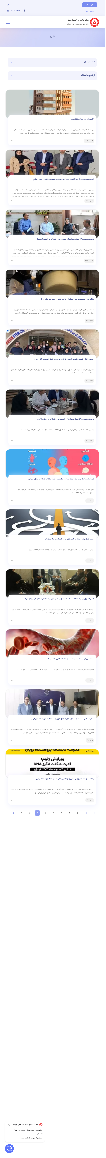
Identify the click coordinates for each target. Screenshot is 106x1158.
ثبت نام (90, 4)
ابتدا (95, 813)
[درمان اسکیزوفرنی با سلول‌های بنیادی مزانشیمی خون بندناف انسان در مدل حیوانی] (12, 500)
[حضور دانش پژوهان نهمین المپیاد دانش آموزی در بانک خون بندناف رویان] (12, 380)
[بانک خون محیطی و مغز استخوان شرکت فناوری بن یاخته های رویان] (12, 320)
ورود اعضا (90, 11)
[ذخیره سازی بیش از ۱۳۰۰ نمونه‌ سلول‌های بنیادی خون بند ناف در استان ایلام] (12, 201)
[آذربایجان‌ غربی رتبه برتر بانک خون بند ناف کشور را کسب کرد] (12, 680)
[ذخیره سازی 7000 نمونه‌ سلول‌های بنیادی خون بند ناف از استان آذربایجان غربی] (12, 740)
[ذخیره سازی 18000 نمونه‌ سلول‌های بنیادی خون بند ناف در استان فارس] (12, 440)
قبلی (86, 813)
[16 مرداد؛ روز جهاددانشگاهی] (12, 140)
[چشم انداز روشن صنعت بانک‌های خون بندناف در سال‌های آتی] (12, 560)
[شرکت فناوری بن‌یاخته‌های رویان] (83, 22)
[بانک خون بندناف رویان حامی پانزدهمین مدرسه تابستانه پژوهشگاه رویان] (12, 800)
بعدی (13, 813)
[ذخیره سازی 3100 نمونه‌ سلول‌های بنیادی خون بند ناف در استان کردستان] (12, 260)
